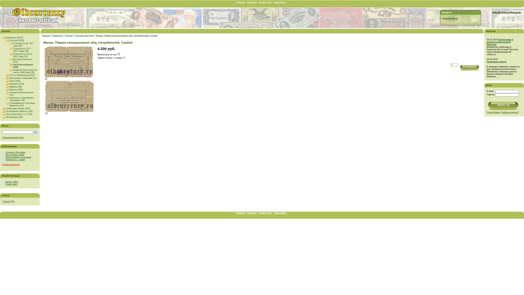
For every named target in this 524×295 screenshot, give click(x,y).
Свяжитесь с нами (15, 159)
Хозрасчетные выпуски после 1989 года (25, 71)
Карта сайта (12, 181)
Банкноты (14, 37)
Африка (15, 86)
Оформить (280, 2)
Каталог (46, 35)
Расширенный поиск (13, 137)
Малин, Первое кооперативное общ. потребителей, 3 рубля (126, 35)
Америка (16, 84)
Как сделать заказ (15, 154)
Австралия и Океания (22, 78)
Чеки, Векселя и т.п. (19, 114)
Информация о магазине (18, 157)
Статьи (6, 201)
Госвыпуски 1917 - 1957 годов (22, 49)
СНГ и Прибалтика (22, 75)
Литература (14, 117)
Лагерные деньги (496, 61)
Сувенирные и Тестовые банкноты (22, 104)
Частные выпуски (84, 35)
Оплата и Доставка (15, 152)
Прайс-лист (265, 2)
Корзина (252, 2)
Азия (14, 81)
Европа (16, 89)
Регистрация (493, 112)
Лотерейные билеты (19, 111)
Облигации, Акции (18, 108)
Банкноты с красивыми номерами (21, 98)
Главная (240, 2)
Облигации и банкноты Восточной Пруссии (500, 42)
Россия (16, 40)
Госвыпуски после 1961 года (22, 55)
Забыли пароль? (510, 112)
